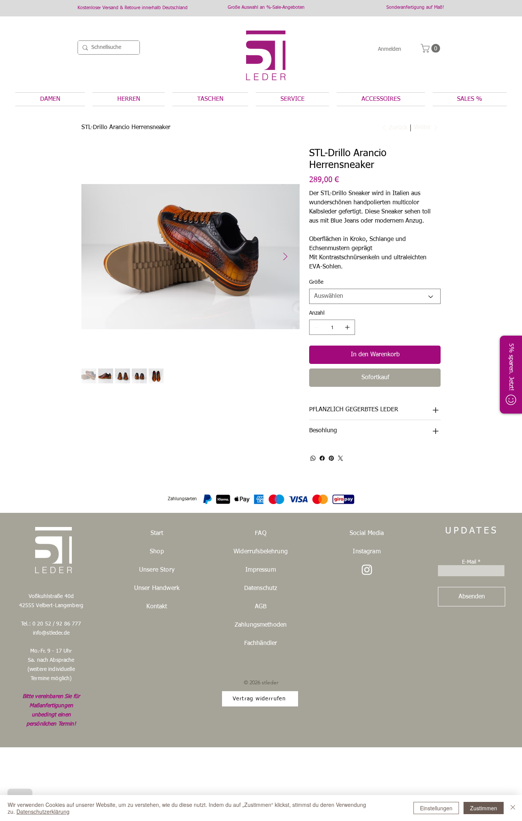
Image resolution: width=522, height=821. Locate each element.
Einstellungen (436, 808)
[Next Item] (285, 257)
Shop (157, 552)
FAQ (260, 533)
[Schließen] (512, 808)
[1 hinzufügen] (347, 327)
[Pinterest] (331, 458)
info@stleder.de (51, 633)
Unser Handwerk (157, 588)
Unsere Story (157, 570)
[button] (431, 48)
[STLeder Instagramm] (367, 570)
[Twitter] (340, 458)
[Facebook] (322, 458)
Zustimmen (483, 808)
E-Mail (469, 562)
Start (157, 533)
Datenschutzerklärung (43, 811)
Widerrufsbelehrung (260, 552)
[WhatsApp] (313, 458)
